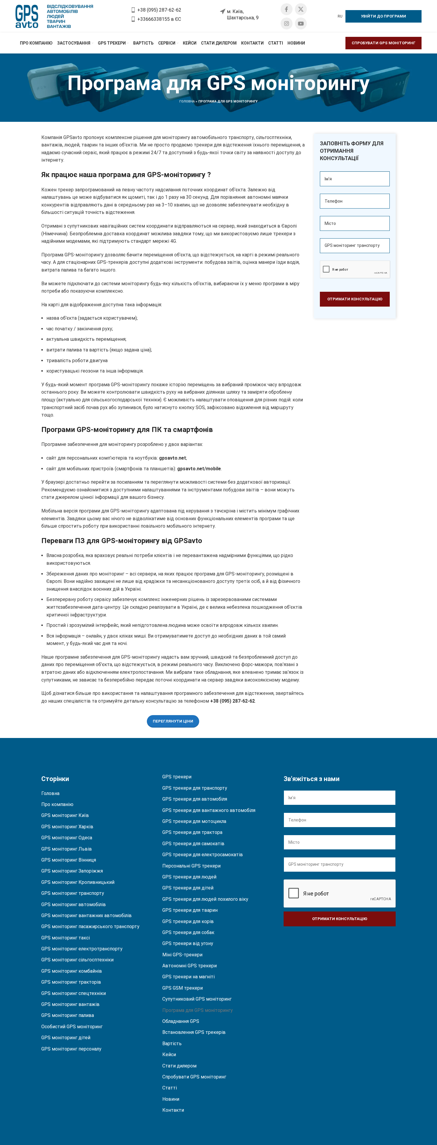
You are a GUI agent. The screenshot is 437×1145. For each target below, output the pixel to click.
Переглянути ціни (173, 721)
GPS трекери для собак (188, 932)
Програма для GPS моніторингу (197, 1010)
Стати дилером (179, 1066)
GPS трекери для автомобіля (194, 799)
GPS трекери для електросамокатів (202, 854)
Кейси (169, 1054)
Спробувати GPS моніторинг (384, 43)
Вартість (172, 1043)
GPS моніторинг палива (67, 1015)
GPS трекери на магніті (188, 977)
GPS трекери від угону (187, 943)
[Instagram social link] (287, 23)
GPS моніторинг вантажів (70, 1004)
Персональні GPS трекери (191, 866)
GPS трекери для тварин (190, 910)
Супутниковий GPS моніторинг (197, 999)
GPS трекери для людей (189, 877)
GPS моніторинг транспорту (72, 893)
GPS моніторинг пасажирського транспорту (90, 926)
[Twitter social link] (301, 9)
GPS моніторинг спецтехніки (73, 993)
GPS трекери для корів (188, 921)
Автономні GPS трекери (189, 966)
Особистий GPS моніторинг (72, 1026)
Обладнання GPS (180, 1021)
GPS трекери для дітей (187, 888)
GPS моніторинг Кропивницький (77, 882)
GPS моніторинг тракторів (71, 982)
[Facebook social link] (287, 9)
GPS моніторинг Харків (67, 826)
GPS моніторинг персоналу (71, 1049)
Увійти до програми (383, 16)
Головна (187, 101)
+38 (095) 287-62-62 (232, 701)
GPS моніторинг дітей (65, 1037)
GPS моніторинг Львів (66, 849)
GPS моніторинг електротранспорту (81, 949)
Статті (169, 1088)
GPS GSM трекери (182, 988)
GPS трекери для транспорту (194, 788)
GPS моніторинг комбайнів (71, 971)
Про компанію (57, 804)
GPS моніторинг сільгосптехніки (77, 960)
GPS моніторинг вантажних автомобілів (86, 915)
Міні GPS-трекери (182, 955)
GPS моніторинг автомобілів (73, 904)
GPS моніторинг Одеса (66, 837)
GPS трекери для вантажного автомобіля (208, 810)
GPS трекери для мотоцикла (194, 821)
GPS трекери (176, 777)
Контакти (173, 1110)
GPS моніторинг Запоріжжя (72, 871)
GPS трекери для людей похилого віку (205, 899)
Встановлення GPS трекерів (194, 1032)
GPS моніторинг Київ (65, 815)
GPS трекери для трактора (192, 832)
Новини (170, 1099)
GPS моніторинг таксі (65, 938)
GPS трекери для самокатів (193, 843)
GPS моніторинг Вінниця (68, 860)
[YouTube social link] (301, 23)
